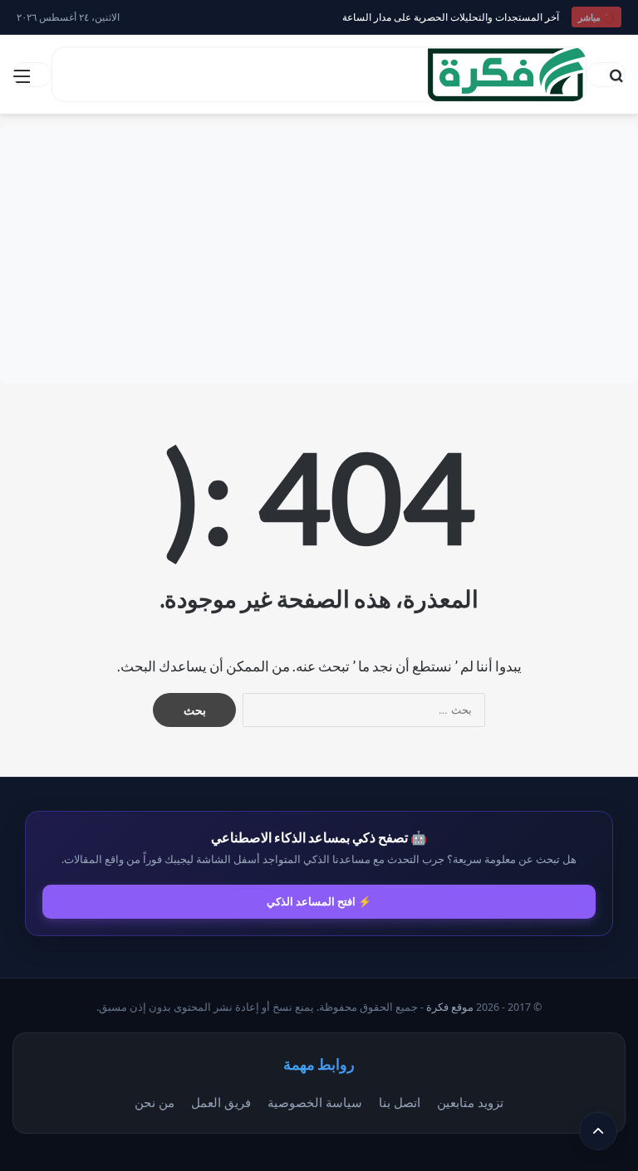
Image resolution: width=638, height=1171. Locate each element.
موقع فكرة (450, 1007)
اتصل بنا (399, 1102)
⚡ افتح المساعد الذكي (319, 901)
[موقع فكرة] (507, 74)
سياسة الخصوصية (314, 1102)
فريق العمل (221, 1102)
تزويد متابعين (470, 1102)
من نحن (154, 1102)
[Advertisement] (319, 255)
